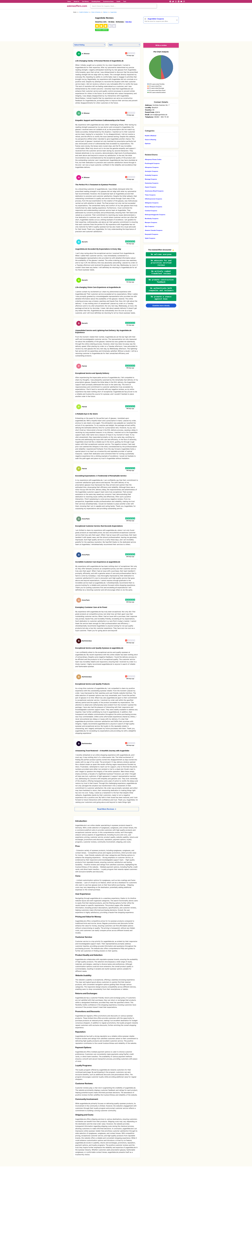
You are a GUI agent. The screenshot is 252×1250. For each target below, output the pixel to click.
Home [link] (75, 12)
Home (69, 1)
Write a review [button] (161, 45)
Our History (85, 1)
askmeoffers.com (77, 6)
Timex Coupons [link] (150, 195)
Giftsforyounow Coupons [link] (153, 199)
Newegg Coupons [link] (151, 179)
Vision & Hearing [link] (96, 12)
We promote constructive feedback (161, 281)
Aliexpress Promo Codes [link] (153, 159)
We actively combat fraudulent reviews (161, 272)
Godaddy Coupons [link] (151, 175)
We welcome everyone (161, 254)
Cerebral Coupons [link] (151, 210)
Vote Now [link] (128, 22)
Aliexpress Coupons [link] (152, 167)
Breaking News (96, 1)
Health (118, 1)
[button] (161, 254)
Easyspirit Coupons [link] (151, 234)
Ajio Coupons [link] (149, 226)
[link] (83, 26)
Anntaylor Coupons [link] (151, 171)
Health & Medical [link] (84, 12)
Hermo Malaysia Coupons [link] (153, 206)
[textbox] (124, 6)
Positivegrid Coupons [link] (152, 163)
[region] (168, 32)
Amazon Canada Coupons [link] (153, 230)
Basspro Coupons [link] (151, 222)
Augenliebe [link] (113, 12)
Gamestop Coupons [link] (151, 183)
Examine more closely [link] (161, 305)
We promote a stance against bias (161, 297)
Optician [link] (105, 12)
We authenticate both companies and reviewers (161, 289)
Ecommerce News (108, 1)
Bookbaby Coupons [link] (151, 218)
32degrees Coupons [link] (151, 203)
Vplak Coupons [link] (150, 238)
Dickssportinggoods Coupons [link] (155, 214)
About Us (76, 1)
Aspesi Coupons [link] (150, 187)
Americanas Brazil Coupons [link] (154, 191)
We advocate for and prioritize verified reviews (161, 262)
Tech (124, 1)
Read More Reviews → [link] (106, 809)
